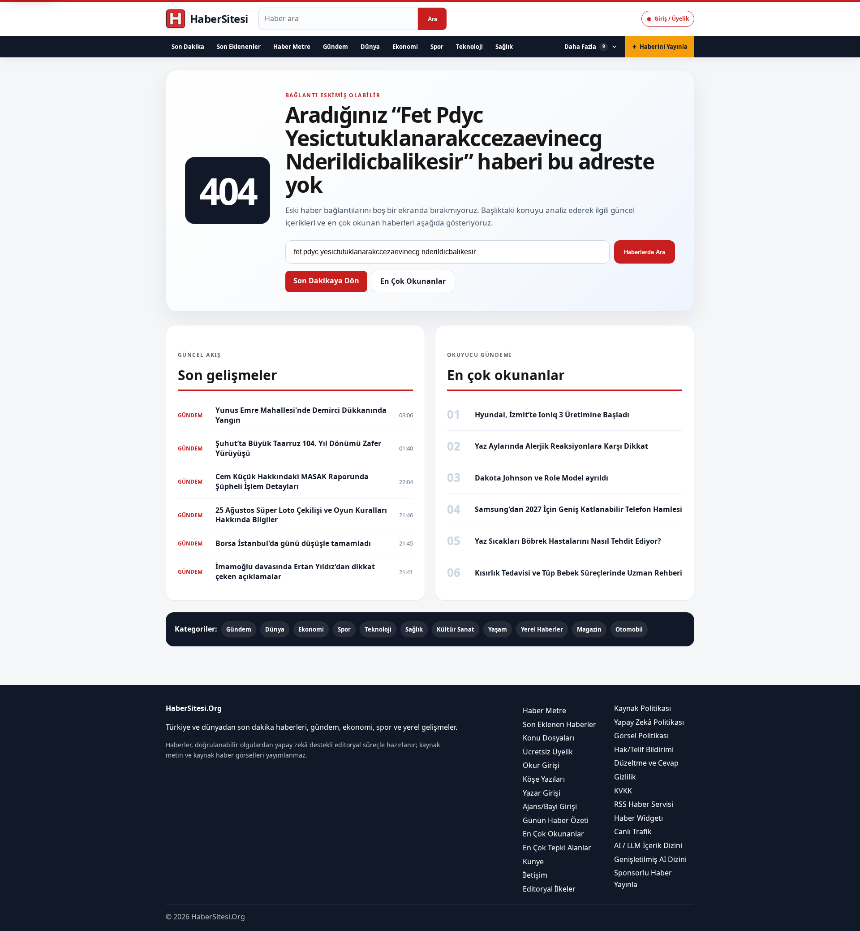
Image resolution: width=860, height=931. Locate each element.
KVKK (623, 791)
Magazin (589, 629)
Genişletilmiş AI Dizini (650, 859)
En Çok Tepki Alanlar (557, 848)
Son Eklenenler (239, 47)
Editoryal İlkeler (549, 889)
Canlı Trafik (633, 832)
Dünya (370, 47)
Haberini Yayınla (660, 47)
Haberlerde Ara (644, 252)
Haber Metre (291, 47)
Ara (432, 19)
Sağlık (504, 47)
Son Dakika (188, 47)
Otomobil (629, 629)
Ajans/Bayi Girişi (550, 807)
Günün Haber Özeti (556, 820)
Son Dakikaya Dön (326, 281)
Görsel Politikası (641, 736)
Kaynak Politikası (642, 708)
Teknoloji (469, 47)
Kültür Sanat (455, 629)
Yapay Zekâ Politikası (649, 722)
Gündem (335, 47)
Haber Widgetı (638, 818)
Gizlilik (625, 777)
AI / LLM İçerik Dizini (648, 845)
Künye (533, 861)
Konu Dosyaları (548, 738)
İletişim (535, 875)
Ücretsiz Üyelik (548, 752)
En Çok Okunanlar (413, 281)
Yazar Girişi (541, 793)
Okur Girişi (541, 766)
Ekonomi (405, 47)
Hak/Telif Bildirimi (644, 749)
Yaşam (497, 629)
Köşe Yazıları (544, 779)
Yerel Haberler (542, 629)
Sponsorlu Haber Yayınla (643, 879)
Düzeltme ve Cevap (646, 763)
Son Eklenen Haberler (559, 724)
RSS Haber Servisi (643, 805)
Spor (436, 47)
